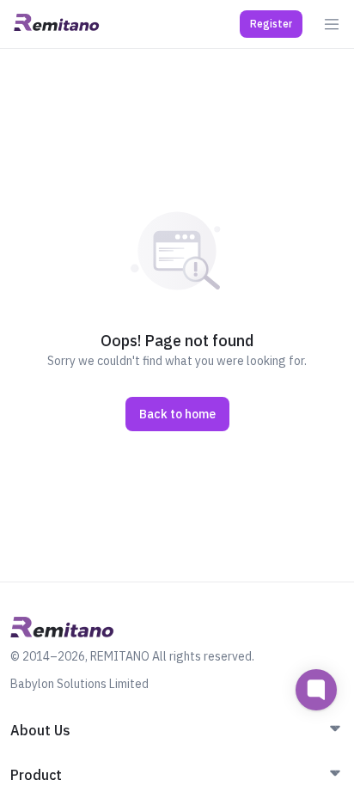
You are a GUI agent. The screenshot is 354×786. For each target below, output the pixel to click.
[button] (271, 24)
